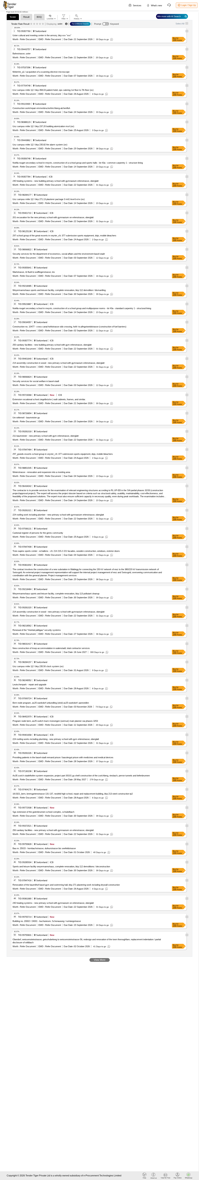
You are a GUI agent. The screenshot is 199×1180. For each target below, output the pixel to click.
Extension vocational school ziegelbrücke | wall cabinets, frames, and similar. (49, 399)
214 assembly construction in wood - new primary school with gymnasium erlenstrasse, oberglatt (58, 363)
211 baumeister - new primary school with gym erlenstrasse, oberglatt (46, 436)
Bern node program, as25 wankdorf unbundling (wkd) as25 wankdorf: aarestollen (51, 703)
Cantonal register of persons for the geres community (38, 533)
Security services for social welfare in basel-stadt (36, 381)
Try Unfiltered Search (80, 24)
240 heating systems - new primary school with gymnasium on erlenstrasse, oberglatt (53, 903)
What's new (156, 5)
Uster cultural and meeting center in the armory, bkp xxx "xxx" (42, 35)
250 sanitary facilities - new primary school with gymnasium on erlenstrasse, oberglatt (53, 830)
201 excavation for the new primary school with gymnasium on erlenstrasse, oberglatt (53, 217)
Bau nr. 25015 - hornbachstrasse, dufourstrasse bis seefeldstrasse (44, 848)
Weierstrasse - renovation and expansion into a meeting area (41, 472)
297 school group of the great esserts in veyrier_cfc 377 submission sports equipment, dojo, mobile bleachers (64, 235)
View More (99, 959)
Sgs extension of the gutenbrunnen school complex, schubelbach (43, 812)
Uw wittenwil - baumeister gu (26, 417)
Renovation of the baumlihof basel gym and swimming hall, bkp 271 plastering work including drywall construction (66, 885)
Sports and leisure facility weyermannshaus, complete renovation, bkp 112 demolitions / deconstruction (61, 866)
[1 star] (31, 24)
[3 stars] (37, 24)
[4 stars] (40, 24)
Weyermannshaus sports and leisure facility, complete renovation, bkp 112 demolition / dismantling (59, 290)
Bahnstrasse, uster (22, 53)
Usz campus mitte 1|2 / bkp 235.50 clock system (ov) (38, 666)
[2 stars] (34, 24)
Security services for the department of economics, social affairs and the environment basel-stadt (59, 254)
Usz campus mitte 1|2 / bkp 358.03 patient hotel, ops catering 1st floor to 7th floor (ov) (53, 90)
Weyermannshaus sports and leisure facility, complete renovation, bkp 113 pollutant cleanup (56, 593)
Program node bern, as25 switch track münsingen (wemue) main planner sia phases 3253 (55, 721)
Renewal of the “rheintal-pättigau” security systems (37, 630)
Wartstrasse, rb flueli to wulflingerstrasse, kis (34, 272)
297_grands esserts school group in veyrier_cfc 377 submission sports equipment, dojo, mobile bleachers (63, 454)
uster (60, 24)
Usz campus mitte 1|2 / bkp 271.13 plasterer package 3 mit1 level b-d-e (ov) (49, 199)
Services (136, 5)
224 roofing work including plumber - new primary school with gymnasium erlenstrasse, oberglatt (58, 514)
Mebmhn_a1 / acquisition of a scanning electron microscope (41, 72)
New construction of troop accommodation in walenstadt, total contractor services (51, 648)
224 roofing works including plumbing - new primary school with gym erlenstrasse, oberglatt (56, 739)
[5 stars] (43, 24)
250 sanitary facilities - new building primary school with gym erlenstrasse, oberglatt (52, 345)
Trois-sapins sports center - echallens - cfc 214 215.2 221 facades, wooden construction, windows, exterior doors (66, 551)
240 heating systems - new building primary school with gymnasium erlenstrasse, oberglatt (55, 181)
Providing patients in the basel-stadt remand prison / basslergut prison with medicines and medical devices (63, 757)
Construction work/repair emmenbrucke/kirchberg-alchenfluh (41, 108)
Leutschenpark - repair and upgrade (29, 684)
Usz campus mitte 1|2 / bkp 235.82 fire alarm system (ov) (40, 144)
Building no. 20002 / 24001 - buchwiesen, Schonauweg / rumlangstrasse (47, 921)
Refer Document (27, 39)
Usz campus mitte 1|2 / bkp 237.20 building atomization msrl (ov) (43, 126)
